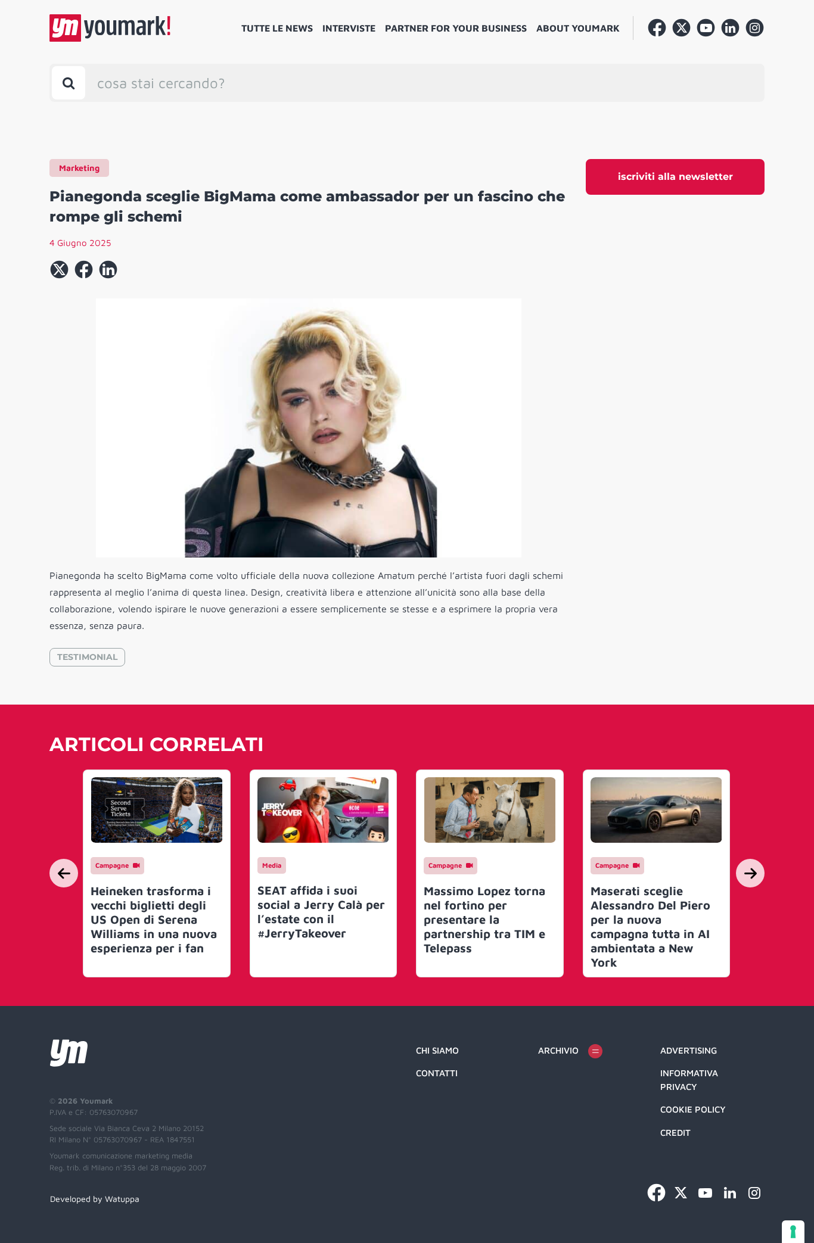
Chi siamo (437, 1050)
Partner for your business (456, 28)
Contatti (437, 1073)
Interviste (348, 28)
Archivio (558, 1050)
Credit (675, 1132)
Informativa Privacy (689, 1080)
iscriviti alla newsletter (675, 176)
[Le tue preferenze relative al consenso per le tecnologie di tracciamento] (793, 1231)
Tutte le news (277, 28)
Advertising (688, 1050)
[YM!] (109, 28)
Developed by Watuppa (94, 1199)
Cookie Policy (693, 1109)
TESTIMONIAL (87, 657)
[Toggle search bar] (68, 82)
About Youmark (578, 28)
